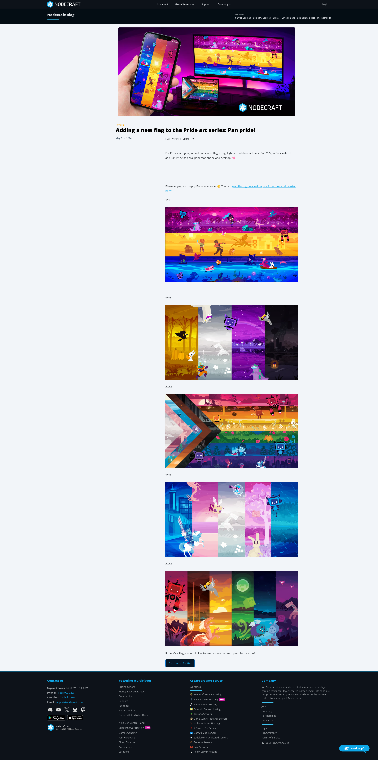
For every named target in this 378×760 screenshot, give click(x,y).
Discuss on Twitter (180, 663)
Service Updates (243, 17)
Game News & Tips (306, 17)
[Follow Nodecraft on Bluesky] (75, 710)
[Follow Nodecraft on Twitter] (67, 710)
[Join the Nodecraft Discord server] (50, 710)
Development (288, 17)
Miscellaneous (324, 17)
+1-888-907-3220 (65, 692)
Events (276, 17)
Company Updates (262, 17)
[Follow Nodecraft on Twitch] (83, 710)
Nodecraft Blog (61, 14)
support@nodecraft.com (69, 702)
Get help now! (67, 697)
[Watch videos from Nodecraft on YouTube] (58, 710)
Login (325, 4)
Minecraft (162, 4)
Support (206, 4)
